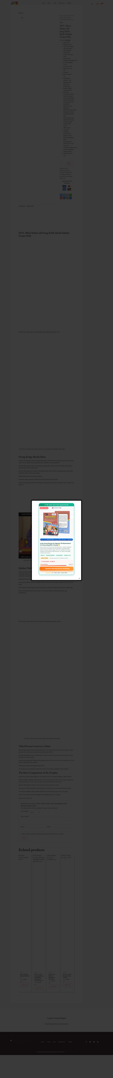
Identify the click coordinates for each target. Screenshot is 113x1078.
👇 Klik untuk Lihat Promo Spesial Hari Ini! (56, 504)
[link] (56, 539)
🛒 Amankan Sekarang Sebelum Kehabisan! (56, 568)
